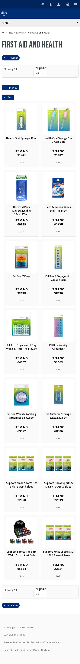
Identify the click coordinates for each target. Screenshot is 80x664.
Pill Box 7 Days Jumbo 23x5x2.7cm (58, 278)
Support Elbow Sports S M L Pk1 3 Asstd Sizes (58, 484)
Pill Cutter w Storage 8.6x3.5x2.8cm (58, 415)
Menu (6, 23)
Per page (40, 68)
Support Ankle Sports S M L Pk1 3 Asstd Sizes (21, 484)
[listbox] (39, 73)
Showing (10, 69)
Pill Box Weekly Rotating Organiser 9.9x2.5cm (21, 415)
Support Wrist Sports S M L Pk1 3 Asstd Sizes (58, 553)
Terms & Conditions (13, 650)
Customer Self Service (27, 642)
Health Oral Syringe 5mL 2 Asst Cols (58, 140)
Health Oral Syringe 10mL (21, 138)
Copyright (11, 627)
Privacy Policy (32, 650)
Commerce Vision (51, 642)
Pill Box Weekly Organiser (58, 347)
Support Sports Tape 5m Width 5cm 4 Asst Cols (21, 553)
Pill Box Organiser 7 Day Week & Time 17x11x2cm (21, 347)
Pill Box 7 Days (21, 276)
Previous (13, 57)
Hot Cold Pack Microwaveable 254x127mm (21, 210)
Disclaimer (46, 650)
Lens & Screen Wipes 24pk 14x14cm (58, 208)
